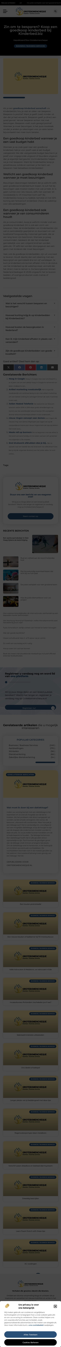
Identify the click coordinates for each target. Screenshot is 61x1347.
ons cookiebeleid (36, 1325)
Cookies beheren (31, 1342)
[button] (55, 1306)
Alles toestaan (30, 1334)
